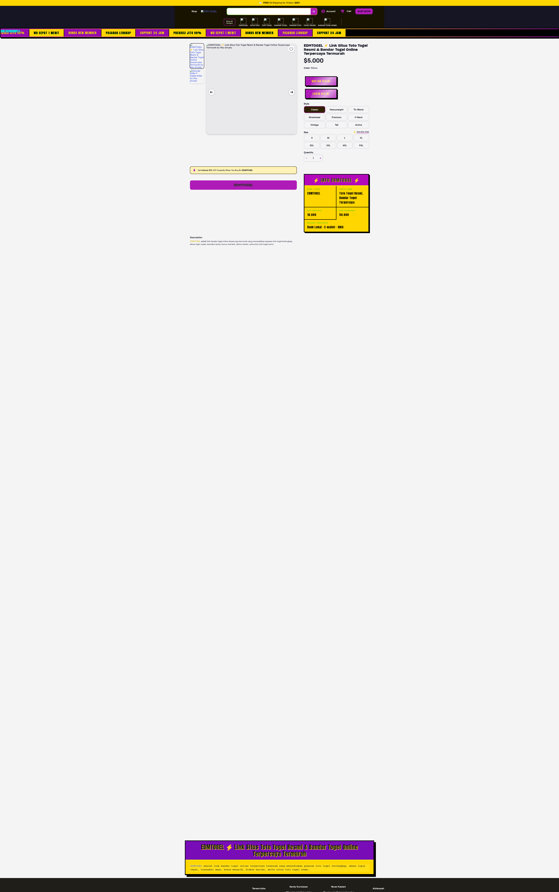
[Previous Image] (211, 92)
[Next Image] (291, 92)
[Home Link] (209, 11)
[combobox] (269, 11)
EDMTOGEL (243, 185)
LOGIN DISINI (321, 94)
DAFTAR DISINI (321, 81)
